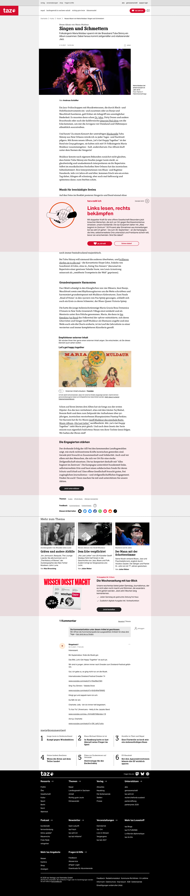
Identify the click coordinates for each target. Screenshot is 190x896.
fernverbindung (47, 829)
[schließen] (147, 201)
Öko (42, 790)
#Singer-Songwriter (91, 499)
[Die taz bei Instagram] (147, 775)
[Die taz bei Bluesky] (142, 775)
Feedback (73, 858)
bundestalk (45, 826)
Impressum (121, 882)
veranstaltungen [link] (52, 3)
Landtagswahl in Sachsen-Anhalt (79, 792)
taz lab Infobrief (75, 836)
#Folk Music (78, 499)
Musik (59, 18)
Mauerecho (45, 836)
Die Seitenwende (103, 794)
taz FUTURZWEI (131, 830)
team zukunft (74, 826)
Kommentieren (74, 506)
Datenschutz (111, 882)
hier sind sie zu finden (84, 634)
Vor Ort (100, 829)
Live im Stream (103, 833)
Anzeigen (44, 869)
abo (126, 787)
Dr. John (99, 117)
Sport (43, 801)
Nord (43, 808)
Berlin (43, 804)
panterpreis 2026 (132, 804)
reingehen (45, 843)
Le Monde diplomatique (134, 833)
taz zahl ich (129, 794)
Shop (43, 865)
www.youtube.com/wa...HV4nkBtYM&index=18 (87, 714)
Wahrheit (44, 812)
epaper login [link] (143, 3)
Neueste (121, 621)
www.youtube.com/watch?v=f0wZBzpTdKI (85, 681)
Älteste (128, 621)
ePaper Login (74, 865)
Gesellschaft (46, 794)
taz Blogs (128, 826)
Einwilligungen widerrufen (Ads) (109, 885)
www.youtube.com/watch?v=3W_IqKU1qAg (86, 723)
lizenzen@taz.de (56, 881)
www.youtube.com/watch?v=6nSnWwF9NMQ (87, 690)
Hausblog (101, 790)
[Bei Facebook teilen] (95, 511)
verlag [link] (43, 3)
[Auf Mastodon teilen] (85, 511)
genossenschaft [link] (132, 3)
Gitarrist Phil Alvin (109, 120)
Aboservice (73, 861)
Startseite (44, 18)
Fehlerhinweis (87, 506)
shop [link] (61, 3)
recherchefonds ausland (135, 797)
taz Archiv (129, 837)
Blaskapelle (112, 133)
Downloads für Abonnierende (81, 868)
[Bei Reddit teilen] (110, 511)
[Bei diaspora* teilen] (105, 511)
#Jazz (70, 499)
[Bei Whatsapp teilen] (100, 511)
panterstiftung (130, 801)
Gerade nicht (139, 201)
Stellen (99, 797)
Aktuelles (100, 787)
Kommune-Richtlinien (130, 878)
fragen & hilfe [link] (69, 3)
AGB (129, 882)
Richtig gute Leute (76, 797)
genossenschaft (131, 790)
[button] (148, 11)
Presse (99, 801)
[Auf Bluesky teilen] (90, 511)
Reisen (43, 858)
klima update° (46, 833)
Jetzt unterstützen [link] (71, 488)
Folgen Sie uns (129, 774)
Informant (101, 882)
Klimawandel (74, 801)
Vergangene (102, 836)
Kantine (44, 862)
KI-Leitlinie (143, 878)
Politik (43, 787)
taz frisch (72, 829)
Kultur (52, 18)
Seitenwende (136, 882)
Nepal (71, 787)
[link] (43, 10)
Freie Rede (45, 840)
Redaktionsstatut (113, 878)
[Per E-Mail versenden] (80, 511)
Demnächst (101, 826)
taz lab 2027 (102, 840)
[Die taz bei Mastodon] (137, 775)
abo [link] (123, 3)
